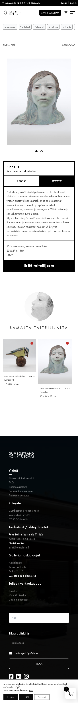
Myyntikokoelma (18, 595)
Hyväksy (10, 697)
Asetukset (42, 697)
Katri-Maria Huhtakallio (14, 376)
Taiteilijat (13, 591)
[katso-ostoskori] (65, 13)
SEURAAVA (68, 45)
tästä (31, 690)
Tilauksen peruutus (19, 495)
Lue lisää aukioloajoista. (22, 576)
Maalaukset (10, 26)
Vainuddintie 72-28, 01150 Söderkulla (22, 2)
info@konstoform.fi (19, 547)
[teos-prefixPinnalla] (39, 102)
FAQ (11, 482)
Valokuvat (39, 26)
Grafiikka (53, 26)
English (73, 2)
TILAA (39, 664)
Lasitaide (67, 26)
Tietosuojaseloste (18, 487)
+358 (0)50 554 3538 (22, 539)
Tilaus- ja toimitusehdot (21, 478)
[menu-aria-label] (72, 12)
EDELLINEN (9, 45)
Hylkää (26, 697)
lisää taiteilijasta (39, 265)
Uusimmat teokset (18, 599)
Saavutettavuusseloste (21, 491)
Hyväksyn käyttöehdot (26, 653)
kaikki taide (39, 418)
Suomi (64, 2)
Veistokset (25, 26)
